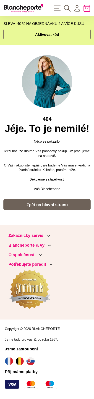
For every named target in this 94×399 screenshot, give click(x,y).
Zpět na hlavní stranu (47, 205)
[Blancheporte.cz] (23, 8)
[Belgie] (21, 361)
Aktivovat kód (47, 34)
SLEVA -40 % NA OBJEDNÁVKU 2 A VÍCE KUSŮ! (44, 24)
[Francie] (10, 361)
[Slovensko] (31, 361)
